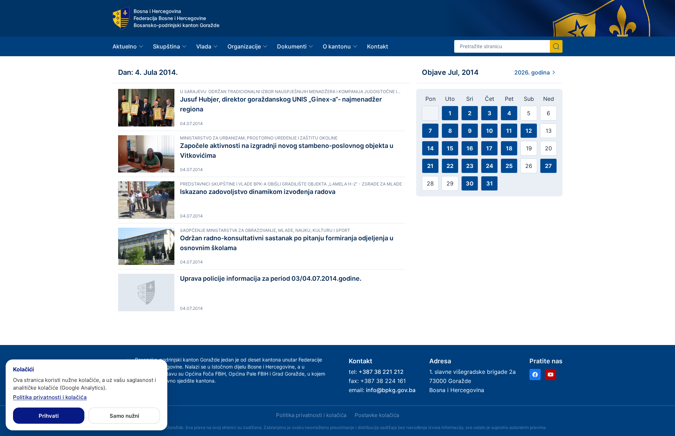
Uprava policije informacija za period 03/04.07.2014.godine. (270, 278)
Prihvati (49, 415)
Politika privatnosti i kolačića (311, 415)
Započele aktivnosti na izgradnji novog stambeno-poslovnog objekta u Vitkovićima (286, 150)
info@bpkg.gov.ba (391, 389)
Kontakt (377, 46)
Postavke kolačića (377, 415)
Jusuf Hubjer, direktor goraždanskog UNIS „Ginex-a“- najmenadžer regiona (281, 104)
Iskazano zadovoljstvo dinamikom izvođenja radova (257, 191)
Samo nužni (124, 415)
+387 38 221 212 (381, 371)
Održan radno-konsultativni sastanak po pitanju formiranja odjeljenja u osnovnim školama (286, 243)
